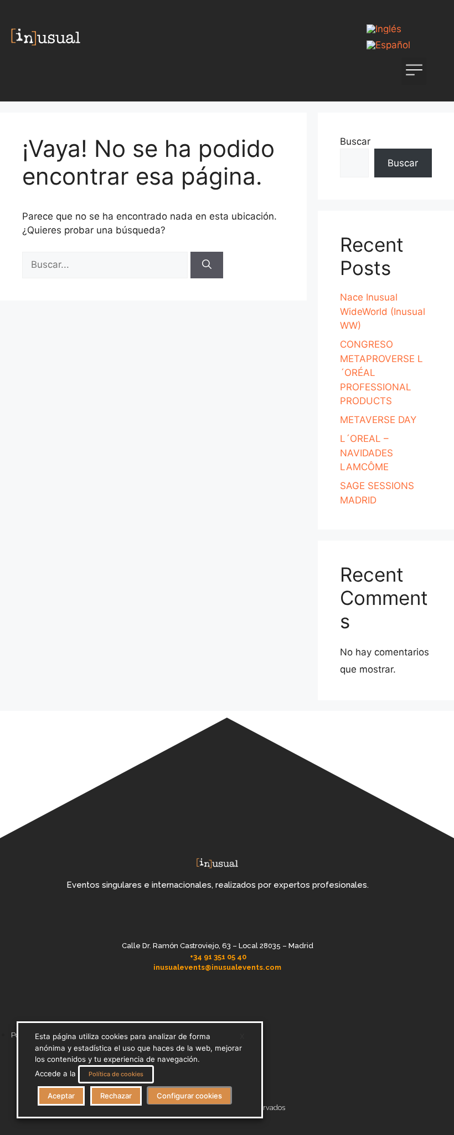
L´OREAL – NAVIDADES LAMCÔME (366, 452)
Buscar (355, 141)
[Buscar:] (106, 264)
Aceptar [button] (61, 1095)
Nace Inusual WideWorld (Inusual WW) (382, 311)
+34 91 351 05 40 (218, 957)
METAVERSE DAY (378, 419)
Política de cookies (116, 1074)
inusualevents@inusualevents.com (217, 967)
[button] (413, 71)
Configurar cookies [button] (189, 1095)
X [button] (242, 1036)
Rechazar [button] (116, 1095)
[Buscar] (206, 265)
